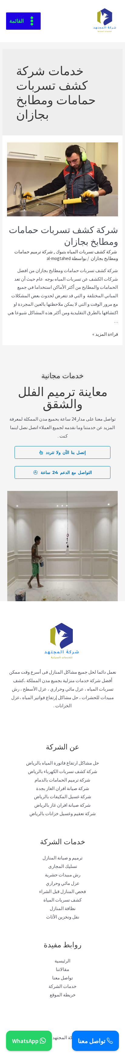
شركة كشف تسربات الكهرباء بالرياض (62, 771)
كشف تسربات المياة (62, 900)
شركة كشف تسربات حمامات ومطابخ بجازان (63, 235)
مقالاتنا (62, 969)
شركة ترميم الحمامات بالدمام (62, 780)
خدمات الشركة (62, 986)
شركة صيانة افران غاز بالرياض (62, 805)
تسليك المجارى (62, 866)
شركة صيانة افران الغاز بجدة (62, 788)
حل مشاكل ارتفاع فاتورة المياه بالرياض (62, 763)
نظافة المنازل (63, 908)
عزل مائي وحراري (62, 883)
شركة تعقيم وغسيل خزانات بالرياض (62, 813)
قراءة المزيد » (105, 334)
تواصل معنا (62, 978)
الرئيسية (62, 961)
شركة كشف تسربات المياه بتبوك (86, 252)
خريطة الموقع (63, 995)
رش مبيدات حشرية (62, 875)
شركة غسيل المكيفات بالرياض (62, 796)
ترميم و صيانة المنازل (62, 858)
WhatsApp (26, 1041)
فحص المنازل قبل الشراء (62, 891)
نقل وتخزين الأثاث (62, 917)
